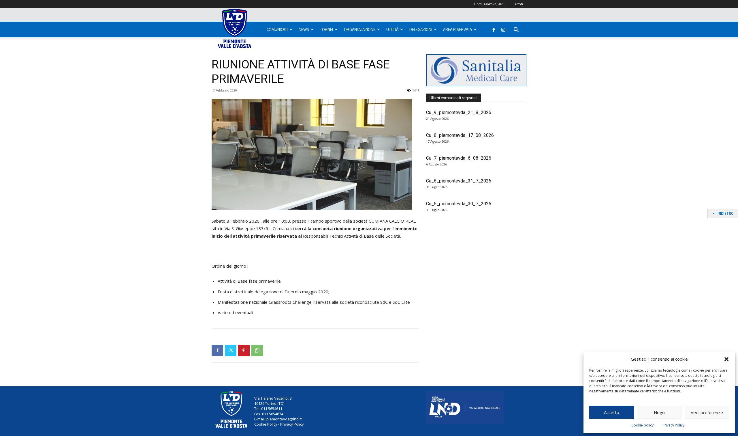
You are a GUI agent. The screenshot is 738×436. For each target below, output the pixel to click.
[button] (726, 359)
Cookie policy (642, 425)
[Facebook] (494, 29)
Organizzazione (359, 29)
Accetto (611, 412)
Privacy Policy (673, 425)
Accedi (519, 4)
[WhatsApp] (257, 350)
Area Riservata (457, 29)
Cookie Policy (265, 424)
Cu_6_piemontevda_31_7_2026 (458, 181)
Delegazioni (420, 29)
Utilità (392, 29)
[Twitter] (230, 350)
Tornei (326, 29)
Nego (659, 412)
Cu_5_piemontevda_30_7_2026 (458, 203)
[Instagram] (503, 29)
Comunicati (277, 29)
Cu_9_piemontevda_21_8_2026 (458, 112)
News (304, 29)
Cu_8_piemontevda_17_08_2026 (460, 135)
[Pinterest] (244, 350)
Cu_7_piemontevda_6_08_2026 (458, 158)
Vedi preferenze (707, 412)
